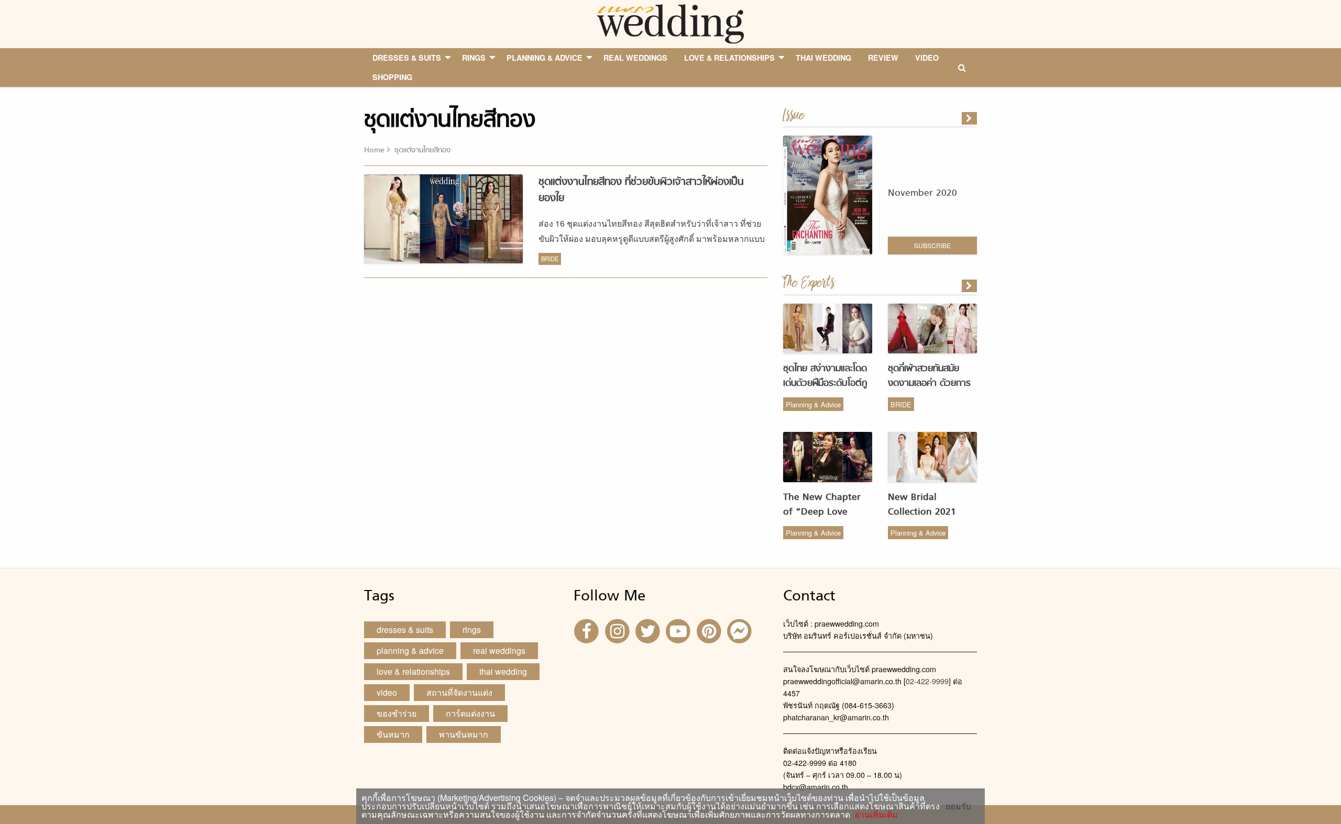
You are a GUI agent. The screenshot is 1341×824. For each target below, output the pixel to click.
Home (374, 150)
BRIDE (549, 258)
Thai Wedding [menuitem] (823, 57)
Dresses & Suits (405, 629)
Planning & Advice (813, 404)
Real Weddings (499, 650)
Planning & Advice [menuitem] (544, 57)
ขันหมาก (393, 734)
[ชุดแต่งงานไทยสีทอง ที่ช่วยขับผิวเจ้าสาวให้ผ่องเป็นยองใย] (970, 286)
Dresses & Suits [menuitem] (406, 57)
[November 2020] (970, 118)
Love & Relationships (413, 671)
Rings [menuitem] (474, 57)
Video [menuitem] (927, 57)
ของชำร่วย (396, 713)
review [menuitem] (883, 57)
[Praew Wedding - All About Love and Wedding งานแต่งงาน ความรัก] (670, 23)
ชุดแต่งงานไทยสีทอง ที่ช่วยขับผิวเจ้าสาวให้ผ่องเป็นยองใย (640, 190)
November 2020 (922, 193)
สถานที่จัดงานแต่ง (459, 692)
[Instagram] (618, 630)
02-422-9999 (927, 680)
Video (387, 692)
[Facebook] (588, 630)
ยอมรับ (958, 806)
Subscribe (932, 245)
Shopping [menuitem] (392, 77)
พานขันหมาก (463, 734)
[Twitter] (649, 630)
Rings (472, 629)
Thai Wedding (503, 671)
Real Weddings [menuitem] (635, 57)
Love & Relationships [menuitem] (729, 57)
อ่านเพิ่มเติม (874, 814)
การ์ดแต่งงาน (470, 713)
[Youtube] (679, 630)
